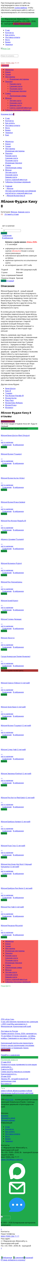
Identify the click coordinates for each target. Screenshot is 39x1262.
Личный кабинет (8, 1120)
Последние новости (9, 1060)
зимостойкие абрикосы (11, 1090)
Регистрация (25, 24)
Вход (16, 24)
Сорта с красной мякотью (21, 193)
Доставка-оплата (12, 37)
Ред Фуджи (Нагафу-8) (14, 395)
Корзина (4, 1115)
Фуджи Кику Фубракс (14, 403)
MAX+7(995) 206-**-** (10, 1236)
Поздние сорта (11, 960)
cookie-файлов (21, 7)
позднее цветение (25, 1093)
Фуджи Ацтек (11, 398)
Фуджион (9, 407)
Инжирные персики (13, 963)
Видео (8, 42)
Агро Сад (9, 1099)
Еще (7, 135)
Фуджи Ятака (10, 405)
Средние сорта (11, 958)
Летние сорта (11, 191)
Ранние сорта (11, 955)
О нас (7, 30)
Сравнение (5, 1050)
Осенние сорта (23, 191)
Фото (7, 40)
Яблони (14, 212)
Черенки (9, 44)
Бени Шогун (10, 388)
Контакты (9, 32)
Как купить (10, 35)
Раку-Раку (9, 400)
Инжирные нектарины (14, 951)
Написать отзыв (8, 421)
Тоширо (8, 393)
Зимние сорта (24, 212)
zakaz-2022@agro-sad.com (12, 1159)
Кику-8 (8, 391)
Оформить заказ (8, 1118)
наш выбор (12, 1093)
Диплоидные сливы (13, 967)
